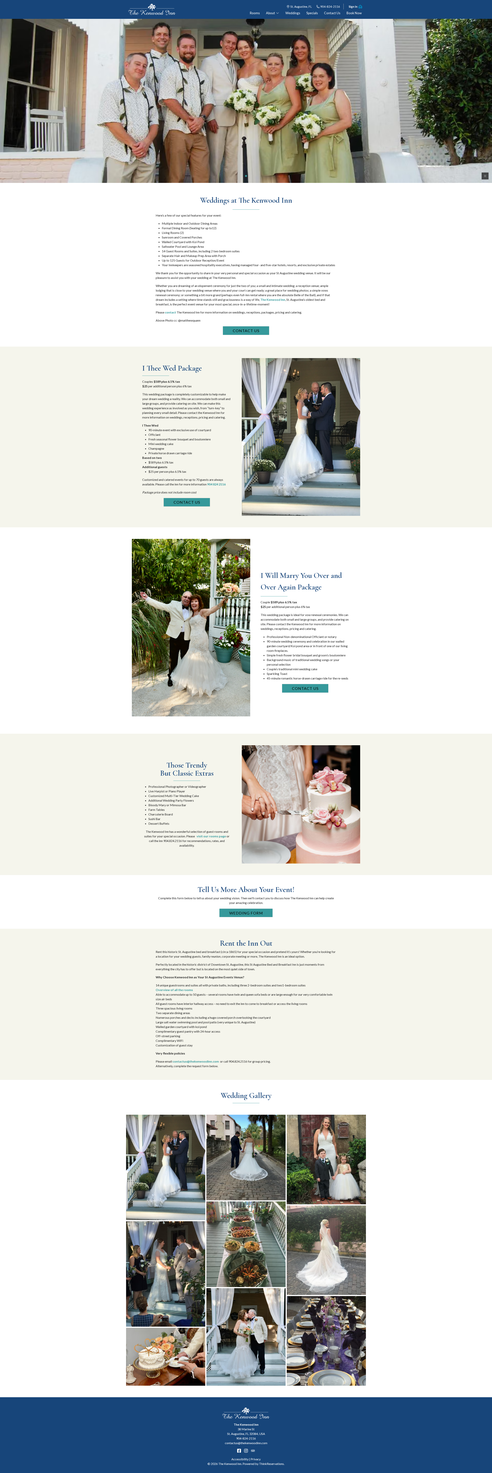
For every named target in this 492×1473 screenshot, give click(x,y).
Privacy (256, 1459)
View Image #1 (246, 176)
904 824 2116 (216, 484)
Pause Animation (485, 176)
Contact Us (246, 330)
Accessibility (239, 1459)
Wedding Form (246, 913)
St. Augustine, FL (301, 6)
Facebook (239, 1451)
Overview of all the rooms (174, 990)
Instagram (246, 1451)
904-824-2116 (330, 6)
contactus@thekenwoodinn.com (196, 1061)
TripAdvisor (253, 1451)
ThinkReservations (271, 1463)
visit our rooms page (211, 836)
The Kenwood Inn (272, 299)
